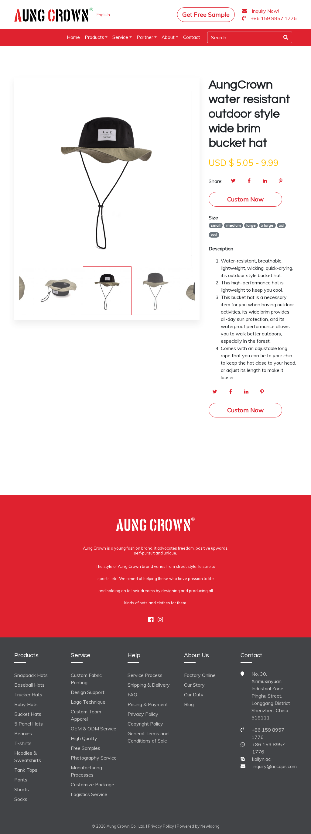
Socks (20, 799)
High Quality (84, 738)
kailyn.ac (261, 759)
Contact (191, 37)
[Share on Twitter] (233, 181)
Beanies (23, 733)
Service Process (145, 675)
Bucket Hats (27, 714)
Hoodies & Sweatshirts (27, 756)
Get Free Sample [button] (206, 14)
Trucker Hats (28, 695)
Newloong (210, 826)
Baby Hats (26, 704)
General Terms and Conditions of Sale (148, 737)
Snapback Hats (31, 675)
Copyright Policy (145, 724)
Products (94, 37)
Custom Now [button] (245, 199)
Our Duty (193, 695)
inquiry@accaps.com (275, 766)
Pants (20, 780)
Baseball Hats (29, 685)
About (168, 37)
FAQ (132, 695)
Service (120, 37)
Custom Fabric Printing (86, 678)
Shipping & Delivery (149, 685)
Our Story (194, 685)
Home (73, 37)
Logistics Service (89, 794)
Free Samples (85, 748)
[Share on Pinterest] (281, 181)
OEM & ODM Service (93, 729)
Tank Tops (25, 770)
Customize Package (92, 784)
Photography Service (94, 758)
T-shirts (23, 743)
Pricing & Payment (148, 704)
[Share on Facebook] (249, 181)
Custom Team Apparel (86, 715)
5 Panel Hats (28, 724)
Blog (189, 704)
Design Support (87, 692)
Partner (145, 37)
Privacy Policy (143, 714)
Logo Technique (88, 702)
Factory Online (200, 675)
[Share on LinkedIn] (265, 181)
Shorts (21, 789)
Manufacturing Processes (86, 771)
